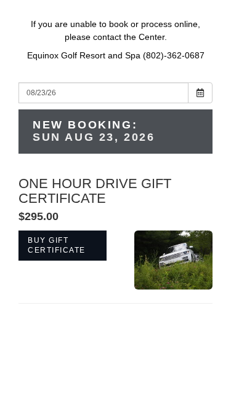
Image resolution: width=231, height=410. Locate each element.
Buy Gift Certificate (57, 245)
